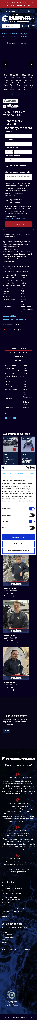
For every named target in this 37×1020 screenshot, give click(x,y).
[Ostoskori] (33, 26)
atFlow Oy (28, 1017)
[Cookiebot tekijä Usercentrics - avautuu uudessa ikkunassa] (26, 467)
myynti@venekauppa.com (11, 893)
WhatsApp (9, 593)
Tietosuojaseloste (8, 937)
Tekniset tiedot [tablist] (18, 348)
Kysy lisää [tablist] (18, 357)
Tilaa (7, 731)
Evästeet (5, 940)
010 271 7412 (6, 902)
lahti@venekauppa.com (10, 916)
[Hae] (22, 26)
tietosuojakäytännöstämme (15, 218)
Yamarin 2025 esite (10, 316)
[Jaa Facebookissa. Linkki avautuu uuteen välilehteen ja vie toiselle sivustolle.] (7, 418)
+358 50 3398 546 (10, 685)
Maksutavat (6, 932)
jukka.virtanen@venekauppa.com (15, 596)
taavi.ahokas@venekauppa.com (15, 643)
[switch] (32, 515)
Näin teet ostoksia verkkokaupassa (14, 927)
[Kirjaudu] (29, 26)
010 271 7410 (6, 891)
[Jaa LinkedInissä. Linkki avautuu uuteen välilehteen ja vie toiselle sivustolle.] (15, 418)
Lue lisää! (27, 5)
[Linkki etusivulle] (17, 18)
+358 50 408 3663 (10, 591)
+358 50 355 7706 (10, 638)
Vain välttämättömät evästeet (18, 550)
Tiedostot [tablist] (19, 361)
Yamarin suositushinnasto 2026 (15, 319)
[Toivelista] (14, 439)
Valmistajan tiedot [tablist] (18, 353)
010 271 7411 (6, 914)
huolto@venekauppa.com (11, 905)
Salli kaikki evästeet (18, 537)
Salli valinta (18, 544)
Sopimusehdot (7, 935)
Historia (4, 942)
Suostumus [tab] (6, 473)
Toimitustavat (7, 930)
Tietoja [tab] (31, 473)
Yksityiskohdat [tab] (19, 473)
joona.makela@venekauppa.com (15, 690)
